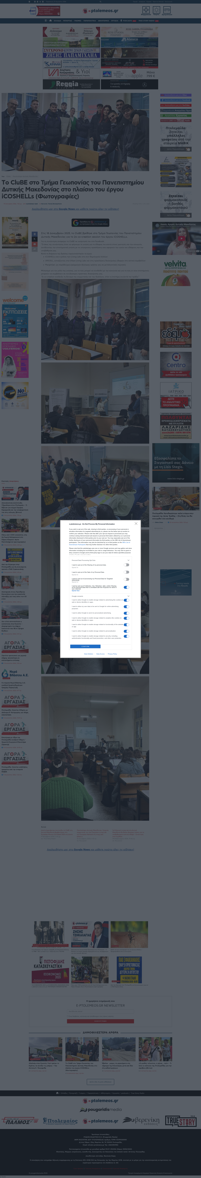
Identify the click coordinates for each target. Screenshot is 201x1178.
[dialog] (100, 589)
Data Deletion (88, 654)
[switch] (126, 564)
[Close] (137, 524)
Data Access (100, 654)
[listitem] (100, 560)
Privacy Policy (112, 654)
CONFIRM (85, 646)
